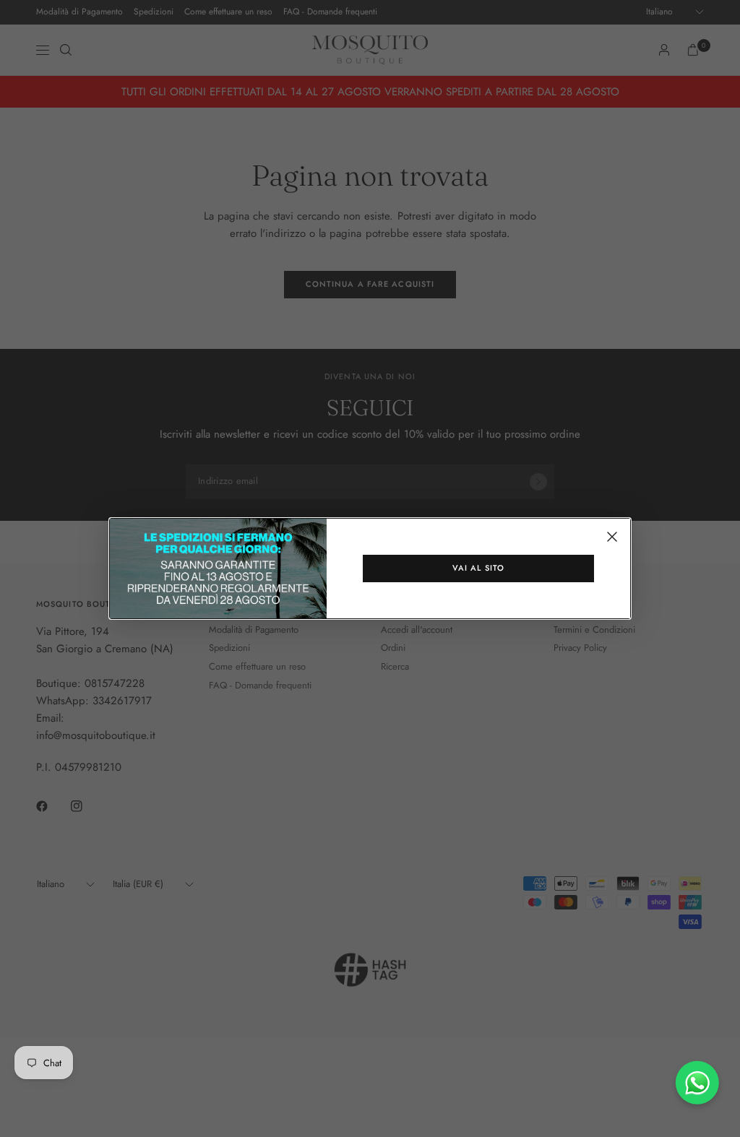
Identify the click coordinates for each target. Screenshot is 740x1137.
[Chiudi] (612, 537)
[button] (478, 568)
